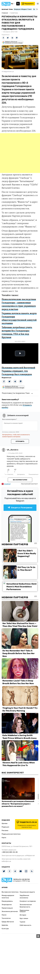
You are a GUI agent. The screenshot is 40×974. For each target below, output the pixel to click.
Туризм (22, 922)
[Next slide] (36, 9)
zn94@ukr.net (30, 856)
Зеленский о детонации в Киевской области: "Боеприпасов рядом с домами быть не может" (18, 803)
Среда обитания (8, 922)
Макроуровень (7, 901)
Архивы (4, 823)
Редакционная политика (11, 834)
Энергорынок (7, 905)
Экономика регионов (10, 911)
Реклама (5, 830)
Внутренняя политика (10, 892)
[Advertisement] (20, 153)
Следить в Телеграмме (21, 508)
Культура (5, 928)
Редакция (5, 827)
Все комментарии (20, 480)
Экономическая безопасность (26, 906)
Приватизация (7, 908)
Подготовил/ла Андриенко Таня (16, 393)
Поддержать (29, 3)
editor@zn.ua (6, 861)
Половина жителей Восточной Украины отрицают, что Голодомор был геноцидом (18, 371)
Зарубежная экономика (24, 896)
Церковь (5, 925)
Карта (4, 838)
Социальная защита (27, 892)
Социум (23, 911)
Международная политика (8, 896)
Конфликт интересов (28, 901)
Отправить (20, 441)
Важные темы (7, 9)
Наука (4, 915)
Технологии (6, 918)
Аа (18, 3)
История (23, 915)
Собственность (25, 925)
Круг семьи (24, 918)
